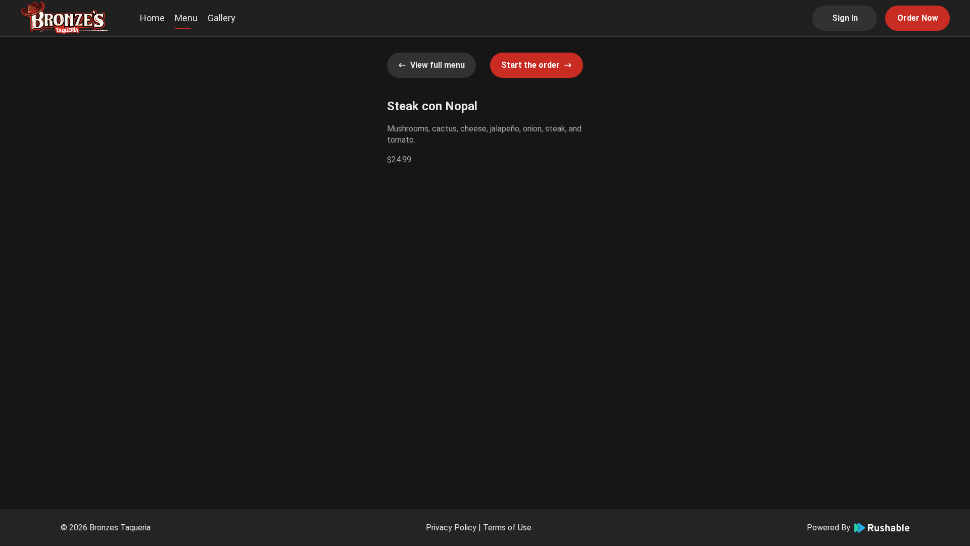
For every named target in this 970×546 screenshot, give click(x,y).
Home (152, 18)
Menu (186, 18)
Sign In (845, 18)
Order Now (917, 18)
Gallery (221, 18)
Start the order (530, 65)
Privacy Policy (451, 527)
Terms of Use (507, 527)
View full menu (437, 65)
